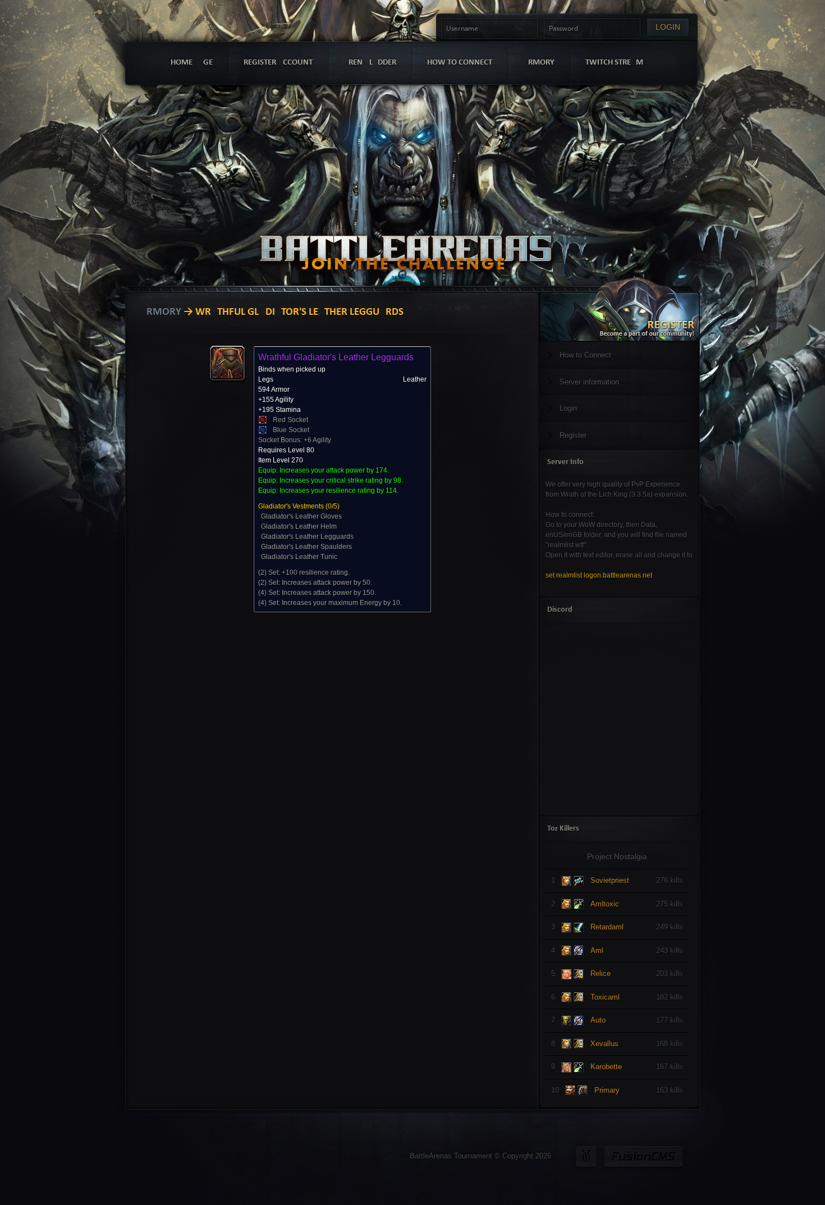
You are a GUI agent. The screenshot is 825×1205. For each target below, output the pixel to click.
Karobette (606, 1066)
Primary (607, 1090)
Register (573, 435)
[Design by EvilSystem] (586, 1156)
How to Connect (585, 355)
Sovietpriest (609, 880)
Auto (598, 1020)
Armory (160, 312)
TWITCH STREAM (614, 62)
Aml (596, 950)
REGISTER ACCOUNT (278, 62)
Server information (589, 382)
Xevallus (604, 1043)
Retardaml (607, 927)
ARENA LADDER (369, 62)
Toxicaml (605, 997)
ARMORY (538, 62)
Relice (600, 973)
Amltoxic (604, 904)
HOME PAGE (192, 62)
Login (568, 408)
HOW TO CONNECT (459, 62)
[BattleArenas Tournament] (405, 237)
